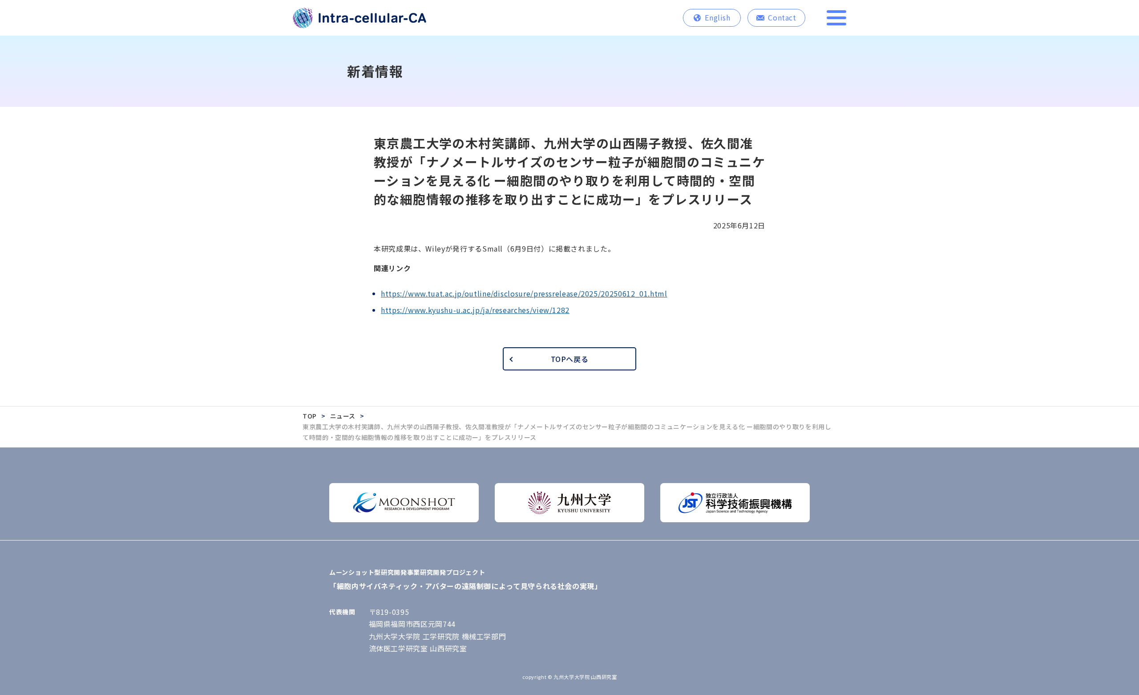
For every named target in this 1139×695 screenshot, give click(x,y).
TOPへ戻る (570, 359)
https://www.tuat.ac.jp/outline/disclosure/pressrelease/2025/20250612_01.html (524, 293)
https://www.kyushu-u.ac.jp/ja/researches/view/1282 (475, 310)
